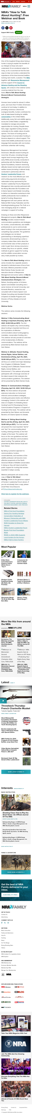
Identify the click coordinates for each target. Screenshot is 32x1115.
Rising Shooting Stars (7, 945)
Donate (23, 1)
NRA (21, 501)
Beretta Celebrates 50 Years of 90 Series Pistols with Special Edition (9, 730)
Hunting (7, 23)
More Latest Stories (19, 772)
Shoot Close (6, 819)
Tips (16, 819)
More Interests (18, 788)
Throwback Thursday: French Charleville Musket (15, 707)
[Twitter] (31, 1)
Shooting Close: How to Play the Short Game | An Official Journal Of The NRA (15, 814)
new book (19, 503)
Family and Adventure (7, 933)
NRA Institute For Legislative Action (11, 954)
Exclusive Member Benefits (8, 965)
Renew (18, 1)
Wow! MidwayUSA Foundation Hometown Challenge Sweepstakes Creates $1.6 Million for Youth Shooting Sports (9, 721)
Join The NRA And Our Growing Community (12, 1055)
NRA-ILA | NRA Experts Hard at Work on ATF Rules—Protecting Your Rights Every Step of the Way (23, 668)
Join (13, 1)
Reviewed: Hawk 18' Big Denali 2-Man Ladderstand (10, 759)
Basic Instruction (8, 792)
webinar (24, 503)
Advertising (4, 917)
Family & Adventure (10, 713)
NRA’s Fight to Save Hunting (14, 540)
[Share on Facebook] (3, 27)
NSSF (20, 505)
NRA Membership (6, 963)
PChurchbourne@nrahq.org (12, 489)
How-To (12, 23)
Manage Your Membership (8, 970)
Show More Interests (19, 872)
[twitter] (7, 27)
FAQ (10, 1110)
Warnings (3, 1110)
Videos (3, 948)
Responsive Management (11, 505)
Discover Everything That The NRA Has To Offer (15, 1077)
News (2, 23)
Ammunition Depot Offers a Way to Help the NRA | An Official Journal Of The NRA (23, 642)
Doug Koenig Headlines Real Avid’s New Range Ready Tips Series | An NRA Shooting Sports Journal (15, 831)
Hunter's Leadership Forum (12, 501)
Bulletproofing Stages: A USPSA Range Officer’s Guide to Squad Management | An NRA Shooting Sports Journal (15, 824)
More (11, 683)
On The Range (5, 943)
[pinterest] (11, 27)
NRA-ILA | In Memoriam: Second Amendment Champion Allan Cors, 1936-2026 (7, 667)
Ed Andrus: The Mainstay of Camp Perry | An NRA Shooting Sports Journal (7, 642)
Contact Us (4, 914)
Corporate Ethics (23, 1107)
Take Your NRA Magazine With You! (14, 1033)
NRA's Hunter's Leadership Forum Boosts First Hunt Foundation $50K (15, 530)
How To (12, 819)
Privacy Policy (4, 1107)
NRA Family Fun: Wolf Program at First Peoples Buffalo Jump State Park (9, 740)
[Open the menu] (28, 6)
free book (24, 505)
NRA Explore (4, 956)
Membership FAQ (6, 968)
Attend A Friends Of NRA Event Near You (14, 1100)
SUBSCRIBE (10, 895)
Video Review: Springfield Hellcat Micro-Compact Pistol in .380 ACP (10, 750)
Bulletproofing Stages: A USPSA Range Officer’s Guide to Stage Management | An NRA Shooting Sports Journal (15, 839)
